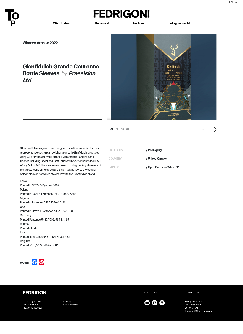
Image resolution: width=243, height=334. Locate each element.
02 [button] (117, 128)
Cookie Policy (70, 305)
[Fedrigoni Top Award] (121, 13)
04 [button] (127, 128)
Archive (138, 23)
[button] (233, 2)
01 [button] (111, 128)
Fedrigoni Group (193, 301)
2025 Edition (61, 23)
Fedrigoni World (179, 23)
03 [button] (122, 128)
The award (101, 23)
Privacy (67, 301)
